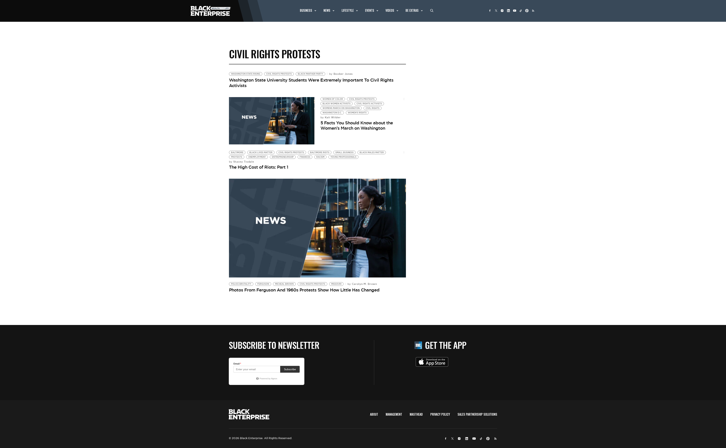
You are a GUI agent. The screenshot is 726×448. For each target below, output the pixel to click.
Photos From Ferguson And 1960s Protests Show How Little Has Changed (304, 290)
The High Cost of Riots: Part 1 (258, 167)
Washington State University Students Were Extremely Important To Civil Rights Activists (311, 82)
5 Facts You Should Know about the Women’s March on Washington (356, 125)
